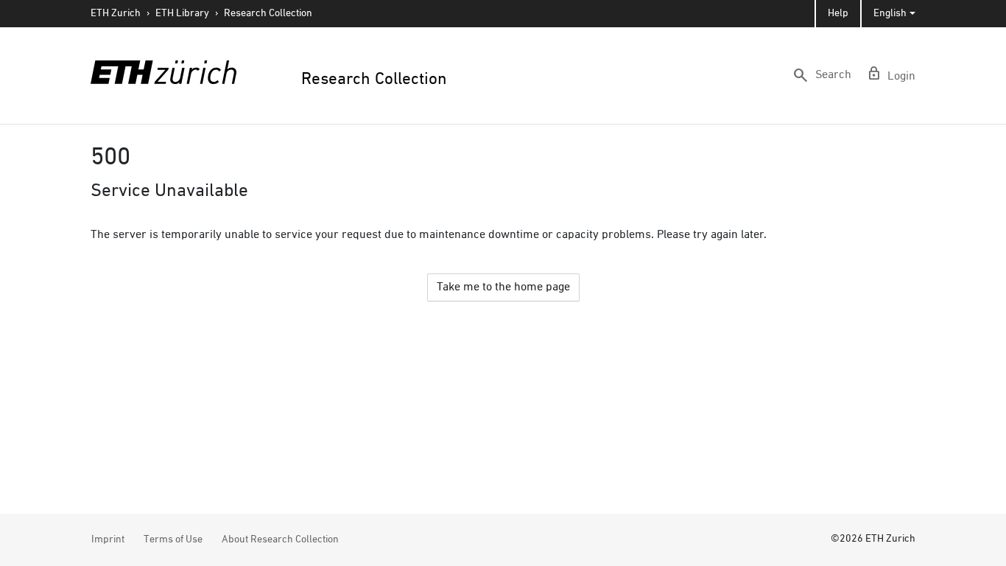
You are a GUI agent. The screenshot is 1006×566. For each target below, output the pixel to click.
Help (838, 13)
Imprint (107, 539)
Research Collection (268, 13)
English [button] (890, 13)
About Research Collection (280, 539)
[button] (821, 75)
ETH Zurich (116, 13)
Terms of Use (173, 539)
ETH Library (182, 13)
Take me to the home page (503, 287)
